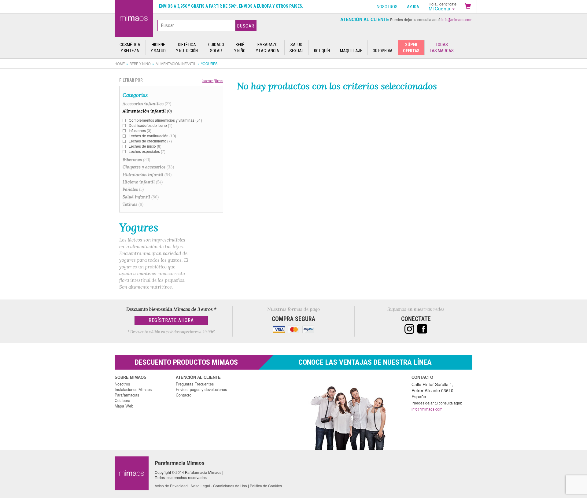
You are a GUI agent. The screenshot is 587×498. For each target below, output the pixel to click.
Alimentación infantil (176, 63)
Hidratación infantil (147, 174)
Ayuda (413, 6)
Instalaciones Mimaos (133, 389)
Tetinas (133, 204)
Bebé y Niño (140, 63)
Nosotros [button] (387, 6)
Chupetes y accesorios (148, 167)
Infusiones (140, 130)
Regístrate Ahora (171, 320)
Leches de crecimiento (150, 140)
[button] (469, 6)
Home (120, 63)
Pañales (133, 189)
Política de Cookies (266, 485)
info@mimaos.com (456, 19)
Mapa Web (124, 406)
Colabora (122, 400)
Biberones (136, 159)
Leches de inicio (145, 146)
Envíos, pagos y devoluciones (201, 389)
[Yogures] (134, 17)
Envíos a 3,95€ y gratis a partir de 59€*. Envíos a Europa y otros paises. (231, 6)
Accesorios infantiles (147, 103)
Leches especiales (147, 151)
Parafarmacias (127, 395)
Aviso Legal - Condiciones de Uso (218, 485)
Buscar (245, 26)
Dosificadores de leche (150, 125)
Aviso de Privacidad (171, 485)
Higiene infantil (143, 182)
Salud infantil (141, 197)
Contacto (183, 395)
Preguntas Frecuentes (195, 384)
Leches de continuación (152, 135)
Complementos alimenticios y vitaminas (165, 120)
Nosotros (122, 384)
